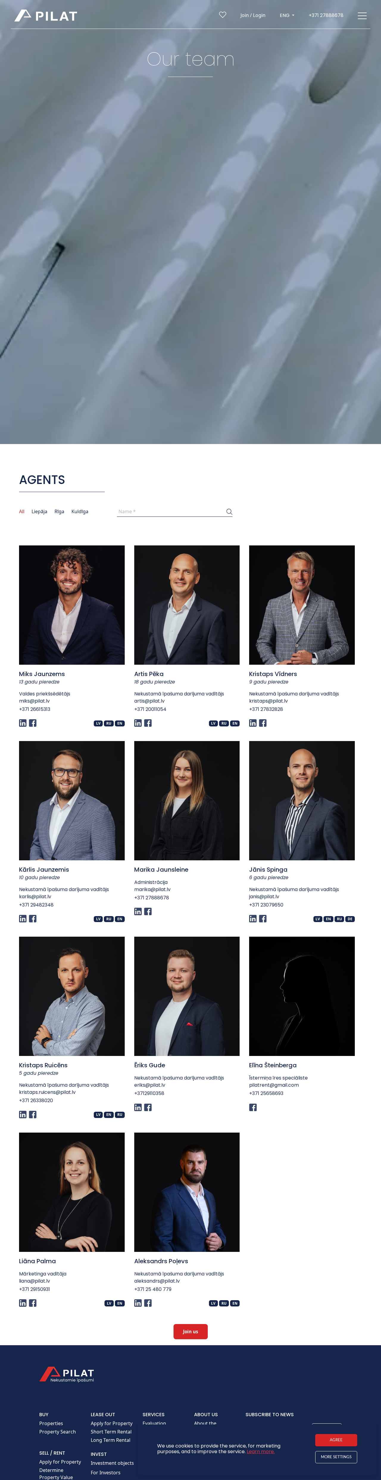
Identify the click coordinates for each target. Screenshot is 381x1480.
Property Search (57, 1431)
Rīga (59, 511)
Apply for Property (60, 1462)
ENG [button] (285, 15)
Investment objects (112, 1463)
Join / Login (253, 15)
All (21, 511)
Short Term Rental (111, 1431)
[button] (362, 15)
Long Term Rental (110, 1440)
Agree (336, 1440)
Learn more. (261, 1451)
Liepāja (39, 511)
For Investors (106, 1472)
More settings (336, 1457)
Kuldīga (79, 511)
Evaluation (154, 1423)
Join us (190, 1331)
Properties (51, 1423)
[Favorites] (222, 16)
